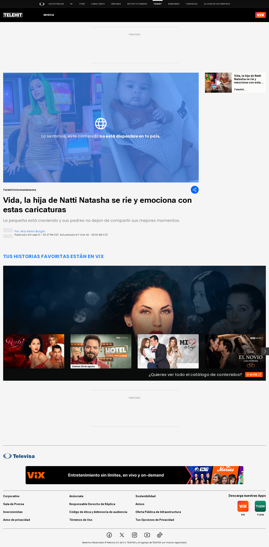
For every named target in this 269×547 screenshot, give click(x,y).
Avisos (139, 504)
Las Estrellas (56, 4)
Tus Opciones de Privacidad (154, 519)
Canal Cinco (98, 4)
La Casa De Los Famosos (217, 4)
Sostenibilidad (145, 496)
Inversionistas (13, 512)
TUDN (82, 4)
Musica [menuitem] (49, 15)
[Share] (195, 190)
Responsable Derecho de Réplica (92, 504)
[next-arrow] (265, 351)
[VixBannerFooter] (134, 475)
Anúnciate (76, 496)
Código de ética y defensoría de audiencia (98, 512)
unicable (116, 4)
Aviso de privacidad (16, 519)
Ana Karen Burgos (32, 231)
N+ (71, 4)
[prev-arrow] (0, 351)
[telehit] (13, 15)
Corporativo (11, 496)
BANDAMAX (173, 4)
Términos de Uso (80, 519)
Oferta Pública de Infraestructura (158, 512)
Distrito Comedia (137, 4)
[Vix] (260, 15)
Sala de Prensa (13, 504)
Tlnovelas (192, 4)
